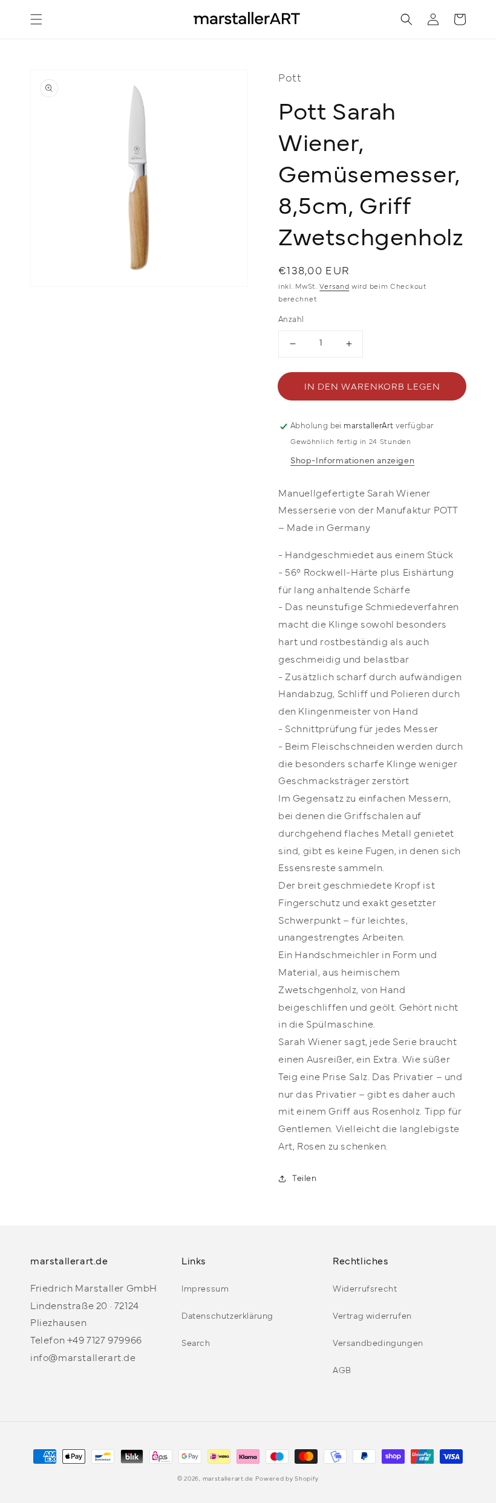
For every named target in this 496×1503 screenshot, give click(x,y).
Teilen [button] (304, 1179)
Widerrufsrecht (365, 1289)
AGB (342, 1371)
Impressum (205, 1289)
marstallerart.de (228, 1479)
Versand (334, 287)
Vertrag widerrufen (372, 1317)
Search (195, 1344)
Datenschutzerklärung (227, 1317)
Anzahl (291, 320)
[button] (36, 19)
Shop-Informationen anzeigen (352, 461)
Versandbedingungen (378, 1344)
